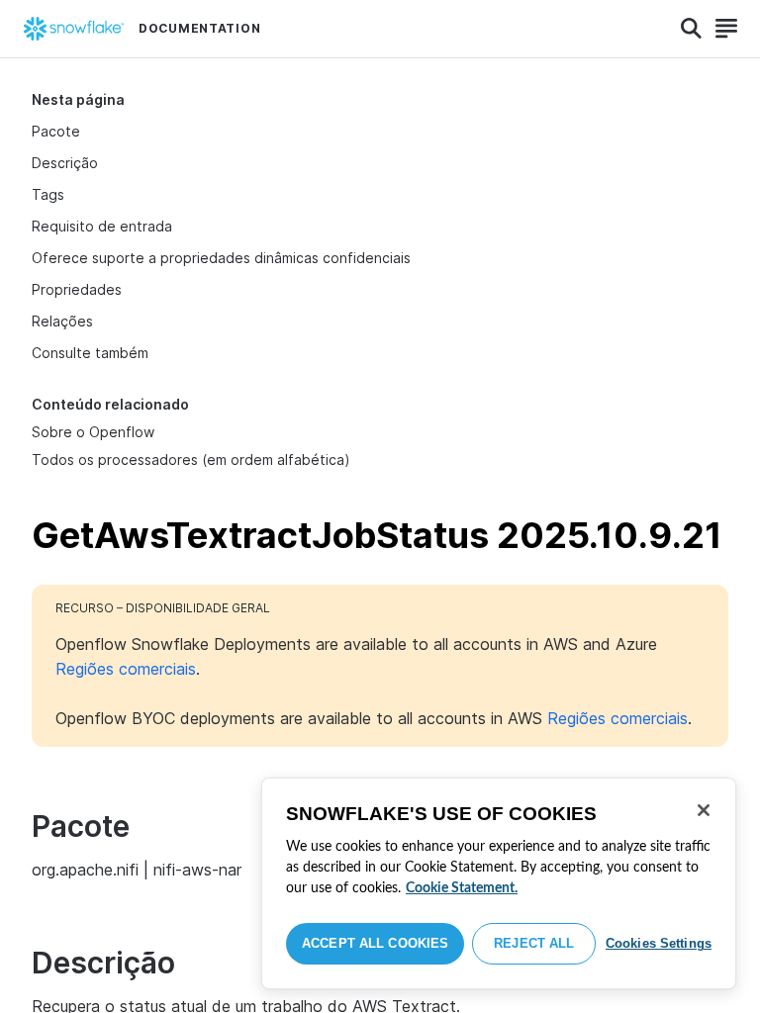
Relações (62, 321)
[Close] (703, 810)
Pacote (56, 131)
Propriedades (77, 289)
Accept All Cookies (375, 943)
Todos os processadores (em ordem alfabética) (191, 459)
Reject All (534, 943)
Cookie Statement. (462, 888)
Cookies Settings (659, 943)
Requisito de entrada (102, 226)
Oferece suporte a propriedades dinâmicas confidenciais (221, 257)
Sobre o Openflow (93, 431)
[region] (498, 883)
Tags (48, 194)
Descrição (65, 162)
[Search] (691, 29)
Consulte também (90, 352)
